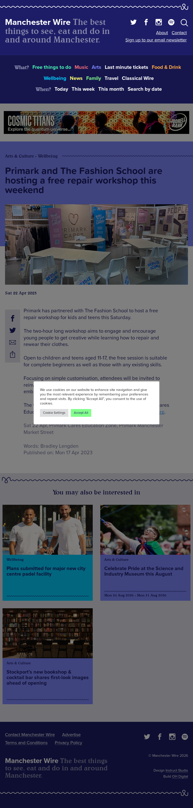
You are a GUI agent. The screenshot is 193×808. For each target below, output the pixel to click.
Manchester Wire (38, 22)
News (76, 78)
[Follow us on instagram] (159, 23)
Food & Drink (166, 67)
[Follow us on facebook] (146, 23)
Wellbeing (55, 78)
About (162, 32)
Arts (96, 67)
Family (93, 78)
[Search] (184, 23)
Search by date (145, 89)
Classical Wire (138, 78)
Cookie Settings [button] (54, 413)
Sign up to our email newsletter (156, 40)
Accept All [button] (81, 413)
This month (111, 89)
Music (81, 67)
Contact (179, 32)
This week (83, 89)
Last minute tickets (126, 67)
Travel (111, 78)
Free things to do (51, 67)
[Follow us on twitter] (133, 23)
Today (61, 89)
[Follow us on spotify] (171, 23)
